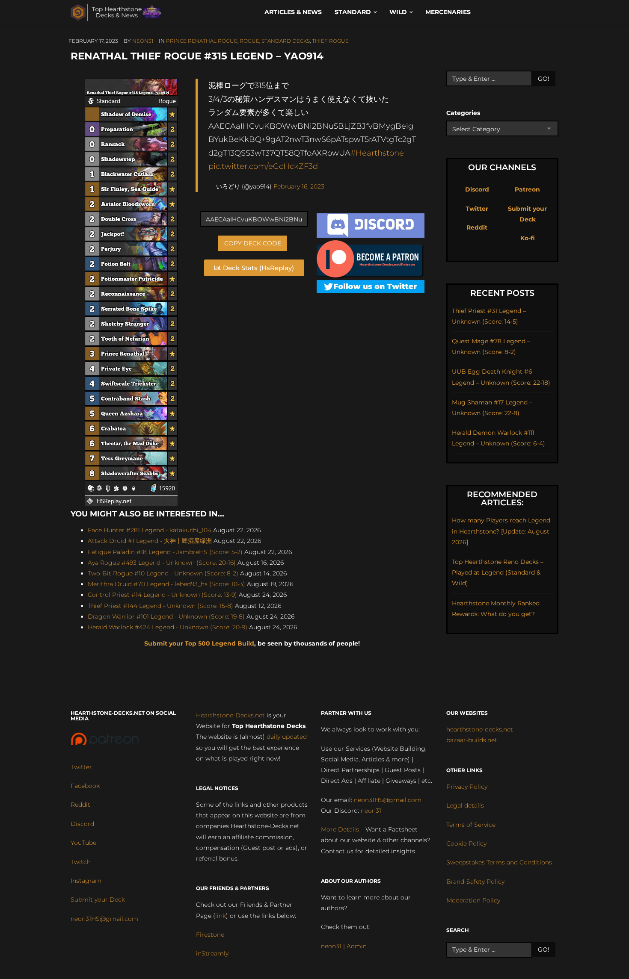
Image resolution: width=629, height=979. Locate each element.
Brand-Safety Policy (475, 881)
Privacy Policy (466, 786)
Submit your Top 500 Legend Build (199, 643)
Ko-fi (527, 238)
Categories (463, 113)
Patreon (527, 189)
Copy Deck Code (252, 243)
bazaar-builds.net (471, 740)
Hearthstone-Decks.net (230, 715)
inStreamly (212, 953)
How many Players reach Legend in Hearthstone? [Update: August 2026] (501, 531)
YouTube (83, 842)
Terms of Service (470, 825)
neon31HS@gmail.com (104, 919)
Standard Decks (285, 41)
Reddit (476, 227)
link (220, 916)
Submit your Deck (98, 899)
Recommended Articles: (502, 498)
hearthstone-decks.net (479, 729)
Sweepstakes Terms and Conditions (499, 862)
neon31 (142, 41)
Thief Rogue (330, 41)
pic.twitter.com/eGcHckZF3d (263, 166)
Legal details (465, 805)
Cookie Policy (466, 843)
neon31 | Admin (344, 946)
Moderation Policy (473, 900)
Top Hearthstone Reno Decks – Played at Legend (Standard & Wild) (497, 572)
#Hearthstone (377, 152)
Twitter (477, 208)
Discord (477, 189)
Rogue (249, 41)
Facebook (85, 786)
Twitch (81, 862)
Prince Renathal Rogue (201, 41)
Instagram (86, 881)
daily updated (287, 736)
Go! (543, 79)
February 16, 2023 (298, 186)
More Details (340, 829)
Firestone (210, 934)
